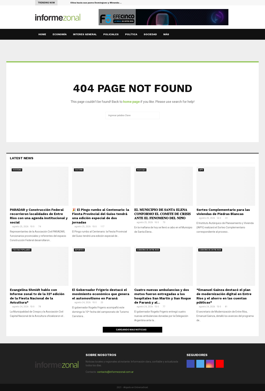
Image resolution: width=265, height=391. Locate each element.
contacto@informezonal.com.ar (115, 371)
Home (42, 34)
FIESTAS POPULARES (21, 250)
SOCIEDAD (150, 34)
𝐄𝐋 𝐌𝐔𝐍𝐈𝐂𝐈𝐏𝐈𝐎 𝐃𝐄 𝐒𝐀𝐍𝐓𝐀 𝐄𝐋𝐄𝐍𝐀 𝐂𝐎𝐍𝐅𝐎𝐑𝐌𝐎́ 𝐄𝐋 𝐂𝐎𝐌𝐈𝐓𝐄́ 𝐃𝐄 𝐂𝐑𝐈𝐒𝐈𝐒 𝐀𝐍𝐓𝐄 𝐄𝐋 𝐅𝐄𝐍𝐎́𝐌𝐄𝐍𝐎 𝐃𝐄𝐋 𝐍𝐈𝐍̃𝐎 (162, 214)
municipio (141, 170)
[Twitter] (221, 2)
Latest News (21, 158)
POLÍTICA (131, 34)
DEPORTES (79, 250)
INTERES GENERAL (85, 34)
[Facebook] (217, 2)
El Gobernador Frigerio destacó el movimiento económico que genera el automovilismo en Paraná (100, 294)
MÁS (166, 34)
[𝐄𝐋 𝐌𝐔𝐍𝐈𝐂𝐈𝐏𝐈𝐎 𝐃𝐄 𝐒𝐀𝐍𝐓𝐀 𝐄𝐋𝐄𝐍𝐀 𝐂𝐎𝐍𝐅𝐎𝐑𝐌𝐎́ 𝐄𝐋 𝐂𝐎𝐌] (163, 186)
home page (131, 102)
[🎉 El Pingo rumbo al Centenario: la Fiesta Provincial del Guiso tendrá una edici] (101, 186)
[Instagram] (225, 2)
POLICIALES (111, 34)
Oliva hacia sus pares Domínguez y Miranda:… (96, 2)
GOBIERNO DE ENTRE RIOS (148, 250)
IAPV (201, 170)
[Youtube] (229, 2)
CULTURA (79, 170)
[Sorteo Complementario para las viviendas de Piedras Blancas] (225, 186)
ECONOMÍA (60, 34)
